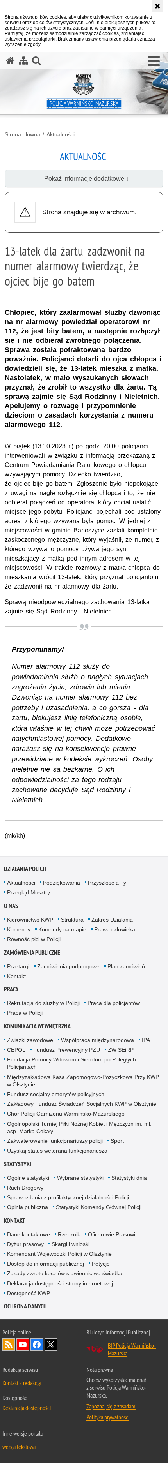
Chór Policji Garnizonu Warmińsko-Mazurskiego (66, 1113)
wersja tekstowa (19, 1447)
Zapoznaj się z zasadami (111, 1406)
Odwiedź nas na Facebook (36, 1344)
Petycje (101, 1263)
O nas (11, 906)
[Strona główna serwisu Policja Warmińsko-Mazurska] (10, 60)
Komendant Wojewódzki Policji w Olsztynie (59, 1254)
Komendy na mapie (62, 929)
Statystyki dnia (129, 1178)
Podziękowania (61, 883)
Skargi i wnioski (70, 1244)
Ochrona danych (25, 1306)
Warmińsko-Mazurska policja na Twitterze (51, 1344)
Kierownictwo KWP (30, 920)
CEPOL (16, 1050)
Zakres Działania (112, 920)
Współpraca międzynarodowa (97, 1040)
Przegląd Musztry (28, 892)
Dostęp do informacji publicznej (45, 1263)
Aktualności (60, 134)
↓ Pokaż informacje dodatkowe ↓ (84, 178)
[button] (154, 61)
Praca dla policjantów (114, 1003)
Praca (11, 989)
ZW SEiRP (121, 1050)
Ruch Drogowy (25, 1188)
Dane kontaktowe (28, 1234)
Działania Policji (25, 869)
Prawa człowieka (114, 929)
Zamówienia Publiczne (32, 952)
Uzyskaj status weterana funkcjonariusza (57, 1150)
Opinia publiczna (27, 1207)
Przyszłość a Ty (107, 883)
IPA (146, 1040)
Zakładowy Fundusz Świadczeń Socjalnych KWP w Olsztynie (81, 1104)
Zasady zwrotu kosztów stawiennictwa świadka (64, 1273)
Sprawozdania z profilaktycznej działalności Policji (68, 1197)
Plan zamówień (126, 966)
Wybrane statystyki (80, 1178)
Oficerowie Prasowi (111, 1234)
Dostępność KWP (28, 1293)
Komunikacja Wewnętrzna (37, 1026)
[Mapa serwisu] (23, 60)
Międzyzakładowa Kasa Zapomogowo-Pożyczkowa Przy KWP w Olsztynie (83, 1081)
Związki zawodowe (30, 1040)
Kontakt (16, 976)
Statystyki (17, 1164)
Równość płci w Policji (34, 939)
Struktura (72, 920)
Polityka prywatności (107, 1417)
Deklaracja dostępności (26, 1408)
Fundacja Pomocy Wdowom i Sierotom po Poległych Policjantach (71, 1063)
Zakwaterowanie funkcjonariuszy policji (55, 1141)
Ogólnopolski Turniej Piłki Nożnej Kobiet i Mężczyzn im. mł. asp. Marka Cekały (79, 1127)
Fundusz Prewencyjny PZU (66, 1050)
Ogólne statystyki (28, 1178)
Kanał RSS (8, 1344)
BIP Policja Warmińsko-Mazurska (132, 1349)
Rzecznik (69, 1234)
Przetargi (18, 966)
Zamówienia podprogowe (68, 966)
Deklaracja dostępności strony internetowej (60, 1283)
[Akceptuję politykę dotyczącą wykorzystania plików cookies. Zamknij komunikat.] (157, 6)
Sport (117, 1141)
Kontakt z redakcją (21, 1383)
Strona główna (22, 134)
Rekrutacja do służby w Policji (43, 1003)
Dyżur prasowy (25, 1244)
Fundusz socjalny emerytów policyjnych (55, 1094)
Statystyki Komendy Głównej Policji (98, 1207)
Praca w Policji (25, 1013)
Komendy (18, 929)
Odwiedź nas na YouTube (22, 1344)
